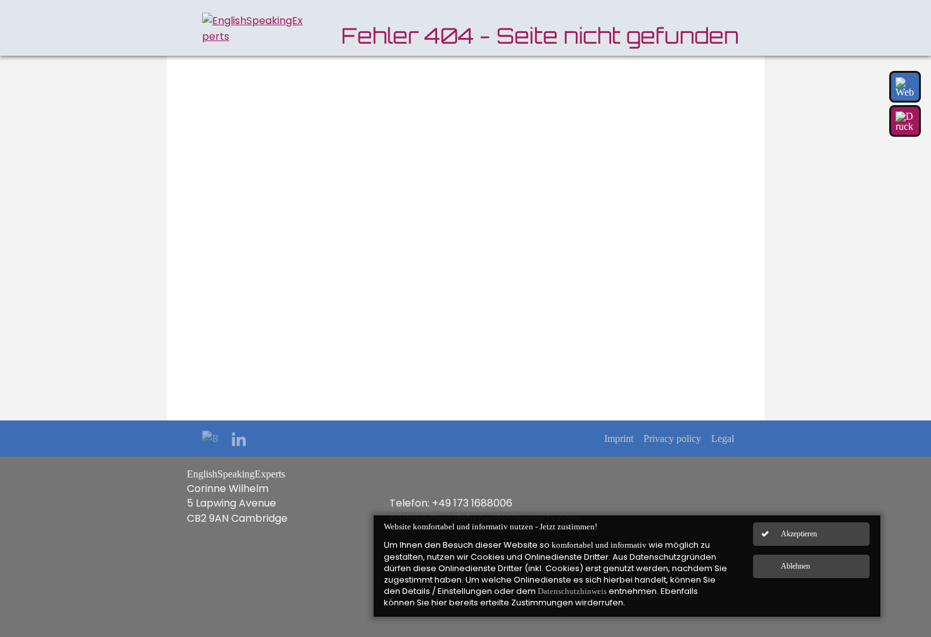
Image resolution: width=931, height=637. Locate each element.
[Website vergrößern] (905, 87)
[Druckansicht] (905, 121)
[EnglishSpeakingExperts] (252, 28)
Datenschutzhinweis (572, 591)
